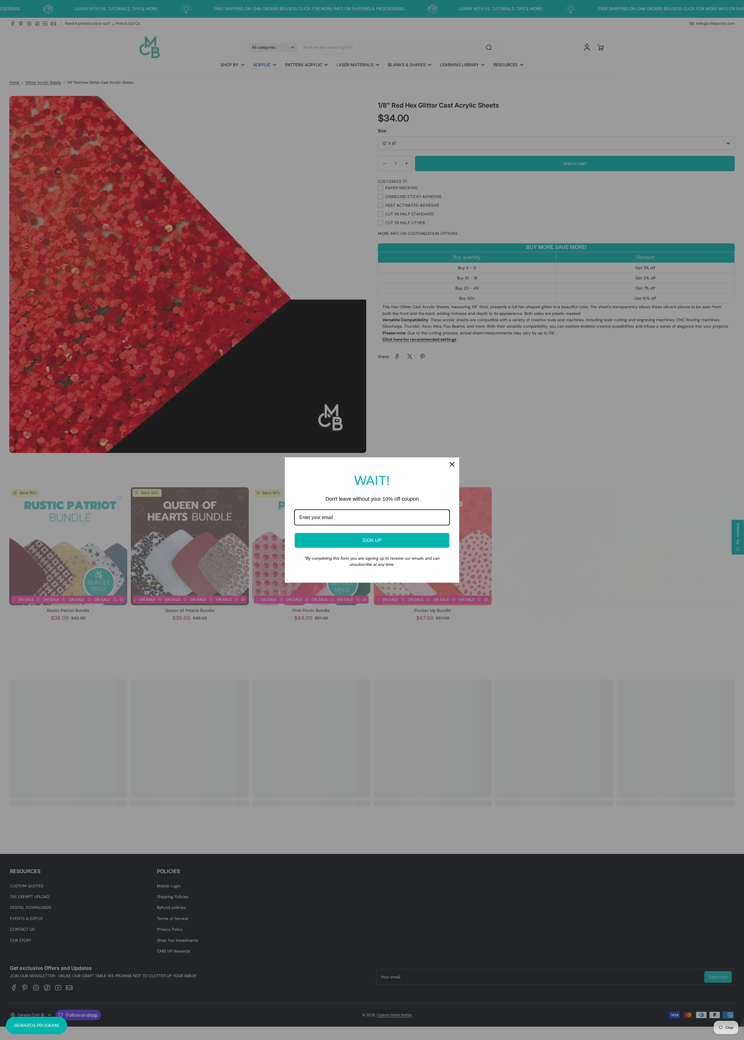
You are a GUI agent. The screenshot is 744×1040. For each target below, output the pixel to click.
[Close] (452, 464)
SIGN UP (372, 540)
